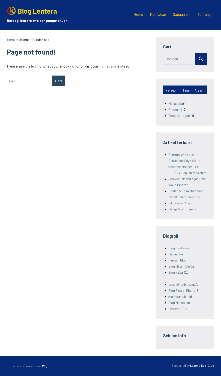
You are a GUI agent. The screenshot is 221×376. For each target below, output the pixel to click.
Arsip (198, 90)
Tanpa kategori (179, 115)
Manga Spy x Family (182, 209)
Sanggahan (182, 14)
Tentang (204, 14)
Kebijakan (158, 14)
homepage (107, 66)
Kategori (171, 90)
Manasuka (175, 103)
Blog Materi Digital (181, 266)
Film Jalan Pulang (180, 203)
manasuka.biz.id (180, 296)
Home (138, 14)
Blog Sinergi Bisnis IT (183, 290)
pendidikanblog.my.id (183, 284)
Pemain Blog (177, 260)
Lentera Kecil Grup (202, 365)
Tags (186, 90)
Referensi (175, 109)
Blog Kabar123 (178, 272)
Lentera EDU (177, 309)
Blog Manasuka (179, 302)
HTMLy (42, 366)
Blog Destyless (179, 248)
